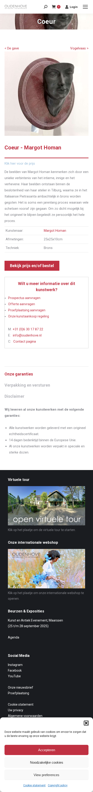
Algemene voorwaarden (25, 716)
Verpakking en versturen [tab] (27, 385)
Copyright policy (57, 785)
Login (74, 7)
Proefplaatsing (18, 693)
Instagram (15, 665)
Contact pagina (24, 341)
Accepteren (46, 750)
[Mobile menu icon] (85, 7)
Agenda (13, 637)
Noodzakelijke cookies (46, 762)
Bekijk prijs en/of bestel (32, 265)
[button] (86, 723)
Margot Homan (55, 231)
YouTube (14, 676)
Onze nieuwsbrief (20, 687)
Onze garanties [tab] (19, 374)
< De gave (12, 48)
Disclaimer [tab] (14, 396)
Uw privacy (15, 710)
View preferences (46, 775)
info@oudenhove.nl (27, 335)
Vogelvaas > (79, 48)
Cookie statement (34, 785)
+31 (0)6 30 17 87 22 (28, 329)
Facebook (15, 670)
